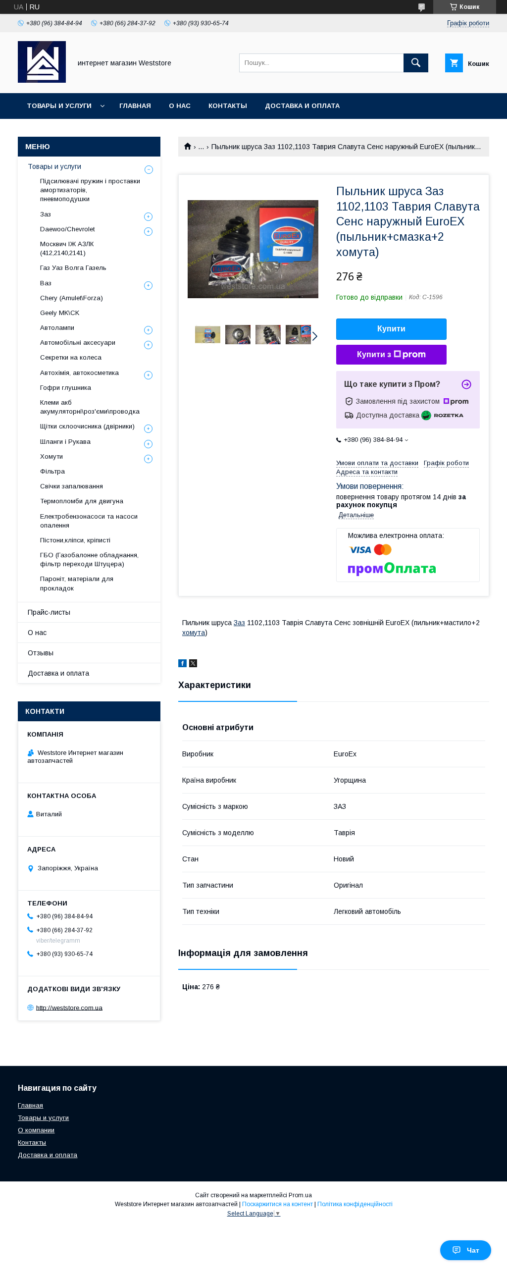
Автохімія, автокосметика (79, 372)
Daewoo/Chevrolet (67, 229)
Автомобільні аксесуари (77, 342)
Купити (391, 328)
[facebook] (182, 665)
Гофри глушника (65, 387)
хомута (193, 633)
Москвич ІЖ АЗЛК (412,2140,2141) (67, 248)
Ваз (45, 283)
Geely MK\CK (59, 313)
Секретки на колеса (70, 357)
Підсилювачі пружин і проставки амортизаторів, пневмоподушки (90, 190)
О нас (180, 105)
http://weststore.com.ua (69, 1007)
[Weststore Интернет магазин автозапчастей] (42, 80)
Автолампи (57, 327)
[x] (193, 665)
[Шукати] (416, 62)
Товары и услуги (59, 105)
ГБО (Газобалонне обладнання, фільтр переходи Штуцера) (89, 559)
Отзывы (40, 653)
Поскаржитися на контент (277, 1204)
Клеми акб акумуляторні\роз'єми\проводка (90, 407)
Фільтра (52, 471)
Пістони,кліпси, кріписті (75, 540)
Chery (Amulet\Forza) (71, 298)
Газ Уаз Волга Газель (73, 267)
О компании (36, 1130)
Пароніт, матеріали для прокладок (76, 583)
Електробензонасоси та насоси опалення (89, 521)
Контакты (227, 105)
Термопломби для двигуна (81, 501)
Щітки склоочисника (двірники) (87, 426)
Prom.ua (300, 1195)
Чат (473, 1250)
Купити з (374, 354)
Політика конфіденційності (355, 1204)
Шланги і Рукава (65, 441)
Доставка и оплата (302, 105)
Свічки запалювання (71, 486)
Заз (239, 623)
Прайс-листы (49, 612)
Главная (135, 105)
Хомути (51, 456)
